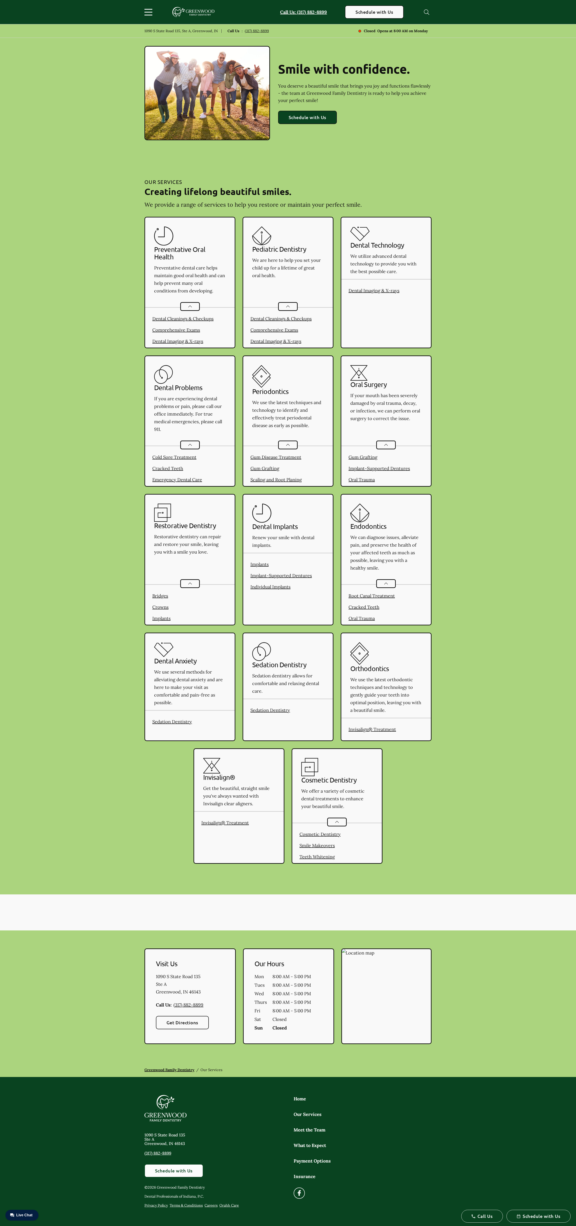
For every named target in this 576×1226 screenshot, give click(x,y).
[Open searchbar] (427, 12)
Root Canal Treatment (372, 596)
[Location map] (386, 996)
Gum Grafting (264, 468)
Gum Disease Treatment (275, 457)
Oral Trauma (362, 479)
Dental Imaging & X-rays (177, 341)
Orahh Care (229, 1205)
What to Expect (310, 1145)
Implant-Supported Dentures (379, 468)
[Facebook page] (299, 1193)
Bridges (160, 596)
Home (300, 1099)
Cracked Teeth (167, 468)
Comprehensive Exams (176, 330)
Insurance (304, 1176)
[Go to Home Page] (193, 12)
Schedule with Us (374, 12)
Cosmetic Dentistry (320, 834)
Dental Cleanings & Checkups (183, 318)
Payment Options (312, 1161)
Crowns (160, 607)
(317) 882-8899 (257, 31)
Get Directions (182, 1022)
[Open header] (149, 12)
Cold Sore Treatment (174, 457)
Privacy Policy (156, 1205)
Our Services (308, 1114)
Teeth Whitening (317, 857)
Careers (211, 1205)
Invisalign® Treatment (372, 729)
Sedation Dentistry (172, 721)
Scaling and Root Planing (276, 479)
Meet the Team (309, 1130)
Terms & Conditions (186, 1205)
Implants (161, 618)
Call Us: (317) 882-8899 (303, 12)
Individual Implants (270, 587)
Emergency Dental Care (177, 479)
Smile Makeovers (317, 845)
